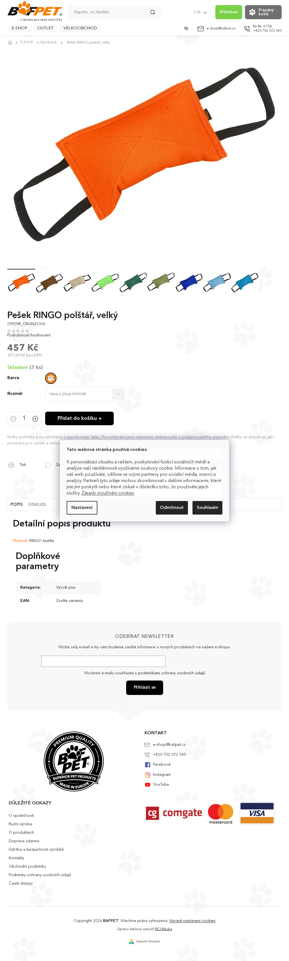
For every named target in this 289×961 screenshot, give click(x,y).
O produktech (21, 833)
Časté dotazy (21, 884)
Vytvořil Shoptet (148, 941)
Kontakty (16, 858)
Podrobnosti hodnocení (28, 335)
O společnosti (21, 816)
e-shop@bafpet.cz (169, 745)
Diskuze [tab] (37, 505)
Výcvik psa (65, 587)
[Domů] (12, 42)
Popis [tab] (16, 505)
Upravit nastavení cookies (192, 921)
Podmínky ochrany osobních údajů (40, 875)
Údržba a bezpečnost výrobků (36, 850)
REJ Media (163, 929)
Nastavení (82, 508)
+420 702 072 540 (169, 755)
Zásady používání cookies (108, 493)
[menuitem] (19, 28)
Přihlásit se (145, 688)
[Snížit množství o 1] (13, 419)
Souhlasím (207, 508)
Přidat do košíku (77, 418)
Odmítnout (172, 508)
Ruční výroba (20, 824)
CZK (198, 12)
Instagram (162, 775)
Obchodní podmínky (27, 867)
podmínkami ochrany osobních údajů (171, 673)
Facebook (162, 764)
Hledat (155, 14)
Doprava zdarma (24, 841)
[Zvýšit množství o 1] (35, 419)
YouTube (161, 785)
